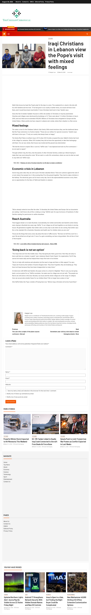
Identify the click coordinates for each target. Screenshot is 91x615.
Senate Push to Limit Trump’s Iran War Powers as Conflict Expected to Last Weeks (73, 441)
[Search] (87, 34)
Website (8, 384)
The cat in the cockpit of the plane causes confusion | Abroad (25, 331)
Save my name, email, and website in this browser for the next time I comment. (32, 391)
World (5, 467)
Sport (5, 477)
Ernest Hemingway (19, 444)
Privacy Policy (49, 1)
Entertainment (8, 479)
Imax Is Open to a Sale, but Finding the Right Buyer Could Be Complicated (55, 29)
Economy (6, 469)
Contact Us (25, 1)
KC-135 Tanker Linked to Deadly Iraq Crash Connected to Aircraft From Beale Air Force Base (44, 441)
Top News (50, 38)
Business (48, 594)
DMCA (32, 1)
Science (6, 472)
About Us (18, 1)
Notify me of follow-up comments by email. (20, 394)
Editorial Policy (39, 1)
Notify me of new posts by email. (17, 397)
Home (5, 462)
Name (7, 372)
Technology (7, 474)
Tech (26, 594)
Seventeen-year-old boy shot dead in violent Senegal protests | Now (64, 331)
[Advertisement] (45, 90)
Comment (8, 347)
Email (7, 378)
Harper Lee (53, 72)
